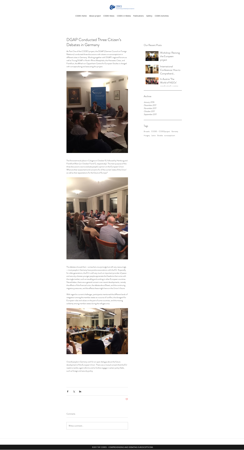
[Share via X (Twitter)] (74, 391)
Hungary (147, 135)
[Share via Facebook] (67, 391)
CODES (154, 131)
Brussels (147, 131)
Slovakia (160, 135)
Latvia (153, 135)
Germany (174, 131)
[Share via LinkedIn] (80, 391)
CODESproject (164, 131)
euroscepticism (169, 135)
